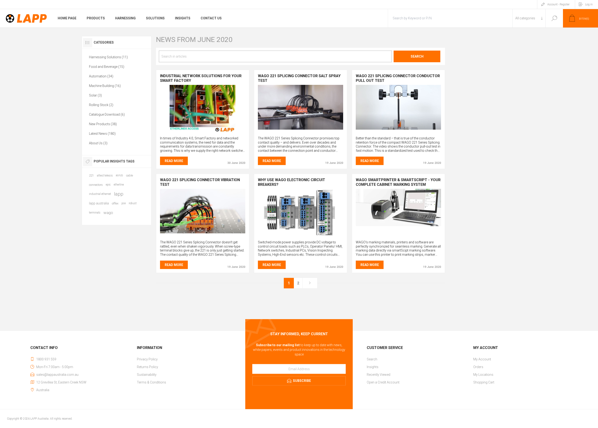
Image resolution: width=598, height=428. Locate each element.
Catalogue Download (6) (107, 114)
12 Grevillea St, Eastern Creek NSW (61, 382)
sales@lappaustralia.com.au (57, 374)
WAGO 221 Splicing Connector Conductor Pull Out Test (398, 78)
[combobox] (275, 56)
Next (310, 283)
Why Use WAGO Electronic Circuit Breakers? (291, 182)
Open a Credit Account (383, 382)
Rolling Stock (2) (101, 105)
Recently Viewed (378, 374)
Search (554, 18)
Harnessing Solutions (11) (108, 57)
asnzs (119, 175)
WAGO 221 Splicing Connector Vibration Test (200, 182)
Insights (372, 367)
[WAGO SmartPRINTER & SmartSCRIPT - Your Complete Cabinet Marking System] (398, 213)
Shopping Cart (483, 382)
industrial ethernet (100, 194)
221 (91, 175)
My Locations (483, 374)
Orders (478, 367)
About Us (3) (98, 143)
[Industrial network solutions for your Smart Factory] (202, 109)
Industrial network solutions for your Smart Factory (201, 78)
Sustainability (147, 374)
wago (108, 212)
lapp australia (99, 203)
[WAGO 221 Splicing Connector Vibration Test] (202, 213)
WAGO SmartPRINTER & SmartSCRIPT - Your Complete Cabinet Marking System (398, 182)
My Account (482, 359)
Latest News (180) (102, 133)
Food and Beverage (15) (106, 67)
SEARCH (417, 56)
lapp (118, 194)
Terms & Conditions (151, 382)
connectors (96, 184)
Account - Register (558, 4)
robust (133, 203)
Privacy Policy (147, 359)
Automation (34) (101, 76)
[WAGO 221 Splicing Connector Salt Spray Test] (300, 109)
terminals (94, 212)
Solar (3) (95, 95)
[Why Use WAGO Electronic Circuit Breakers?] (300, 213)
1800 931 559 (46, 359)
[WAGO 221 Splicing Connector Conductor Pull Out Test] (398, 109)
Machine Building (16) (105, 86)
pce (123, 203)
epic (108, 184)
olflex (115, 203)
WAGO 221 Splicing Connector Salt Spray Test (299, 78)
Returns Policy (147, 367)
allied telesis (105, 175)
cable (129, 175)
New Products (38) (103, 124)
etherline (119, 184)
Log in (589, 4)
